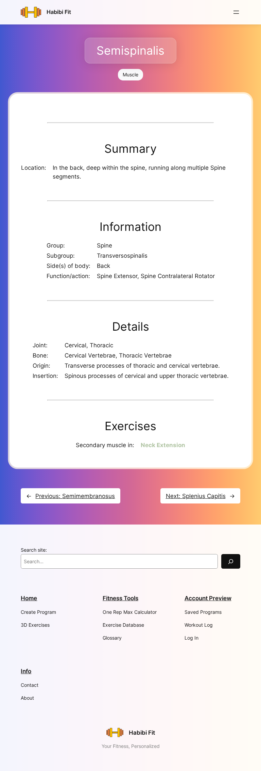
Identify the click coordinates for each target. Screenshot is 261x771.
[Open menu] (236, 12)
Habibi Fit (59, 11)
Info (26, 671)
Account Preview (208, 598)
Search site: (34, 550)
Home (29, 598)
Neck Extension (163, 445)
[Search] (230, 561)
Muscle (130, 74)
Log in (191, 638)
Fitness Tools (120, 598)
